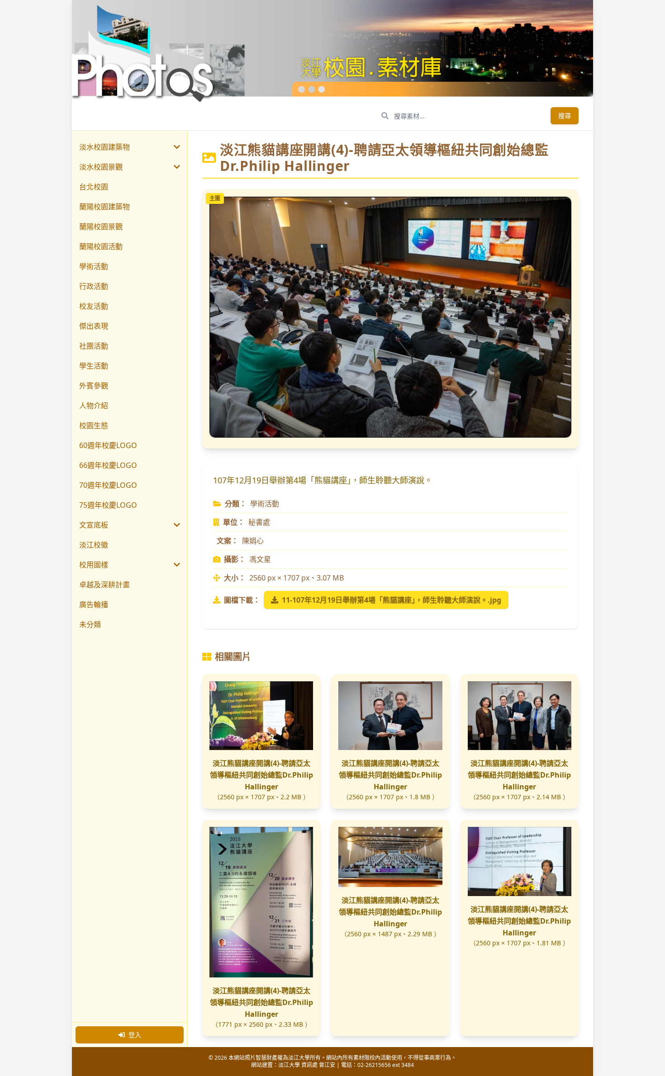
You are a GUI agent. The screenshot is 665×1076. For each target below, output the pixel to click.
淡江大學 (289, 1065)
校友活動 (93, 306)
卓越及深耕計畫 (104, 585)
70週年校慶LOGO (108, 485)
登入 (134, 1034)
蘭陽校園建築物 (104, 207)
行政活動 (93, 286)
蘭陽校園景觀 (101, 226)
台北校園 (93, 187)
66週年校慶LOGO (108, 465)
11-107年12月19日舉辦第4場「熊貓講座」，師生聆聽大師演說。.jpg (391, 600)
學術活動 (93, 266)
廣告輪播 (93, 604)
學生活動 (93, 366)
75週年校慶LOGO (108, 505)
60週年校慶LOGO (108, 445)
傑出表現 (93, 326)
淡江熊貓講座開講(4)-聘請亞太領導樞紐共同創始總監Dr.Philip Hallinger (261, 775)
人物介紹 (93, 406)
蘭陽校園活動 (101, 246)
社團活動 (93, 346)
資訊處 (309, 1065)
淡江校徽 (93, 545)
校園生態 (93, 425)
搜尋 (564, 115)
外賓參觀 (93, 386)
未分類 (90, 624)
